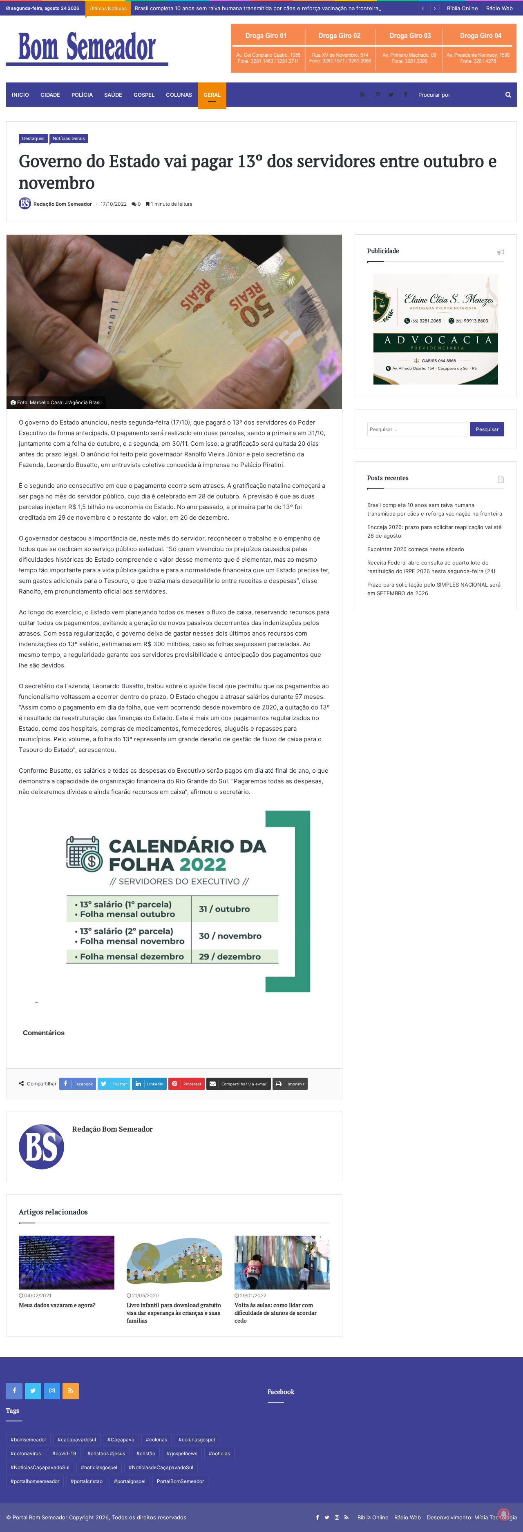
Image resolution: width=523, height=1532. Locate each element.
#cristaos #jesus (106, 1453)
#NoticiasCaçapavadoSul (40, 1467)
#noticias (219, 1453)
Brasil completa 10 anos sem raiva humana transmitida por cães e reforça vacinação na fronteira (256, 8)
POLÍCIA (82, 94)
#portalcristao (87, 1481)
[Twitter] (391, 94)
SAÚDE (113, 94)
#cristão (145, 1453)
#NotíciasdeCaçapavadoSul (161, 1467)
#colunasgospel (197, 1439)
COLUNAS (179, 94)
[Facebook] (405, 94)
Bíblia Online (462, 8)
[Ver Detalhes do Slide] (374, 48)
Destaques (33, 138)
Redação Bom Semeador (63, 204)
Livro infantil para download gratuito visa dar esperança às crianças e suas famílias (174, 1312)
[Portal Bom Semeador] (87, 49)
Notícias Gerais (69, 138)
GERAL (212, 94)
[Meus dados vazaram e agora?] (66, 1263)
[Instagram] (377, 94)
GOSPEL (144, 94)
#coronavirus (26, 1453)
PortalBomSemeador (180, 1481)
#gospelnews (182, 1453)
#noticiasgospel (99, 1467)
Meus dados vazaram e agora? (57, 1305)
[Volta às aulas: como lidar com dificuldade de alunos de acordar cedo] (282, 1263)
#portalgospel (129, 1481)
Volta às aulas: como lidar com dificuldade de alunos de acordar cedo (276, 1312)
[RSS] (362, 94)
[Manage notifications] (503, 1514)
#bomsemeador (28, 1439)
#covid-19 (64, 1453)
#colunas (156, 1439)
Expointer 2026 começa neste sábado (415, 549)
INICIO (20, 94)
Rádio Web (499, 8)
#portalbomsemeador (35, 1481)
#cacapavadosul (77, 1439)
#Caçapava (120, 1439)
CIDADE (50, 94)
